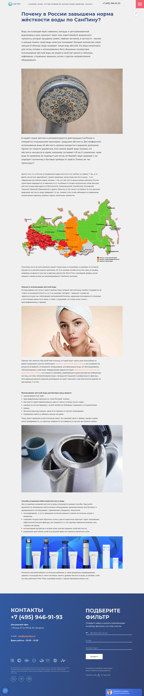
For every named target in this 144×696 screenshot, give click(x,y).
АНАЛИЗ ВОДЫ (79, 4)
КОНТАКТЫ (88, 4)
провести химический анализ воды (70, 363)
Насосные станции (68, 4)
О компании (32, 4)
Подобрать (94, 657)
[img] (14, 4)
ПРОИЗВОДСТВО (56, 4)
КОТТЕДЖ (47, 4)
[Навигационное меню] (140, 4)
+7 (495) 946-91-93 (111, 3)
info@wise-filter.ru (26, 636)
